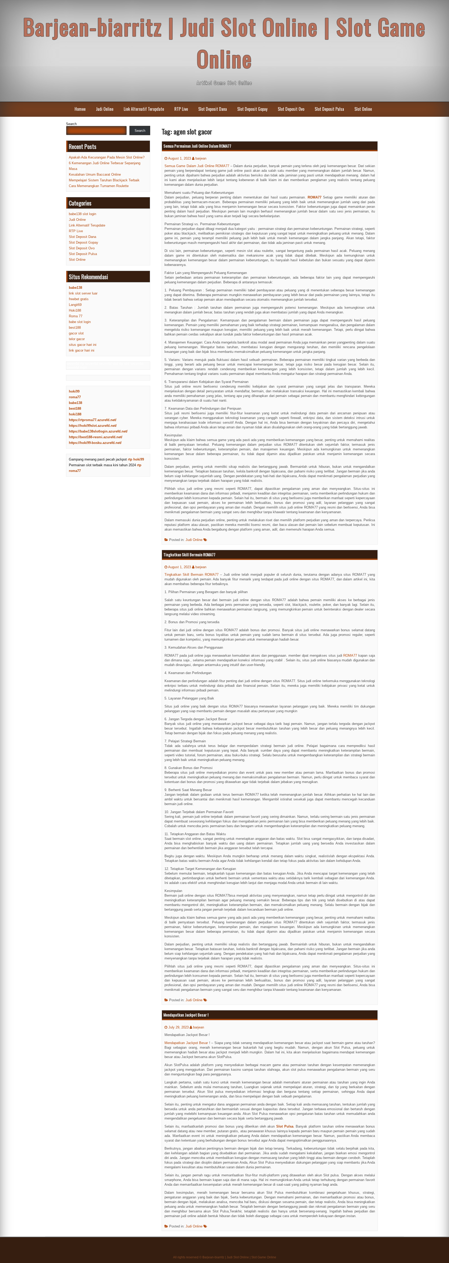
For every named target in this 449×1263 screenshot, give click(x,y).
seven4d (72, 364)
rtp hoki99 (136, 459)
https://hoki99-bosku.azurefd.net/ (95, 443)
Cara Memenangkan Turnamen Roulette (99, 186)
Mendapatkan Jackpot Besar (186, 1043)
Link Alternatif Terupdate (144, 109)
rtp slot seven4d (131, 364)
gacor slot (76, 333)
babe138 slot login (82, 214)
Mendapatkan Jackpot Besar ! (185, 1015)
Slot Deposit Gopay (252, 109)
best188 (75, 328)
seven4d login (76, 367)
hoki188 (75, 414)
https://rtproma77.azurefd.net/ (92, 420)
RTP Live (181, 109)
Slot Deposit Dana (212, 109)
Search (71, 124)
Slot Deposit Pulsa (329, 109)
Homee (80, 109)
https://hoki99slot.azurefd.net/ (93, 426)
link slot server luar (83, 293)
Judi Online (104, 109)
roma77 (75, 397)
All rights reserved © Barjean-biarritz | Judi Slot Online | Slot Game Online (224, 1257)
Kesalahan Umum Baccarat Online (95, 174)
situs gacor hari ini (82, 345)
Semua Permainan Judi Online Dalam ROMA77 (197, 146)
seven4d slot (108, 364)
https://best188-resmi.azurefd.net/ (95, 437)
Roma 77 (75, 316)
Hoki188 (75, 310)
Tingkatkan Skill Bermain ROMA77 (189, 554)
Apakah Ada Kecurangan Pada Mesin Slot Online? (106, 157)
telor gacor (77, 339)
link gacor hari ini (81, 350)
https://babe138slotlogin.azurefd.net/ (98, 431)
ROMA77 (314, 197)
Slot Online (363, 109)
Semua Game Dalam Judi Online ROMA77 (196, 166)
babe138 (75, 403)
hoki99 (74, 391)
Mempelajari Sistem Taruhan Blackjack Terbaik (104, 180)
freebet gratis (79, 299)
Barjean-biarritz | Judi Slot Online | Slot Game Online (224, 42)
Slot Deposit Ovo (291, 109)
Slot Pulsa (284, 1126)
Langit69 (75, 305)
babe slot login (80, 322)
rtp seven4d (89, 364)
